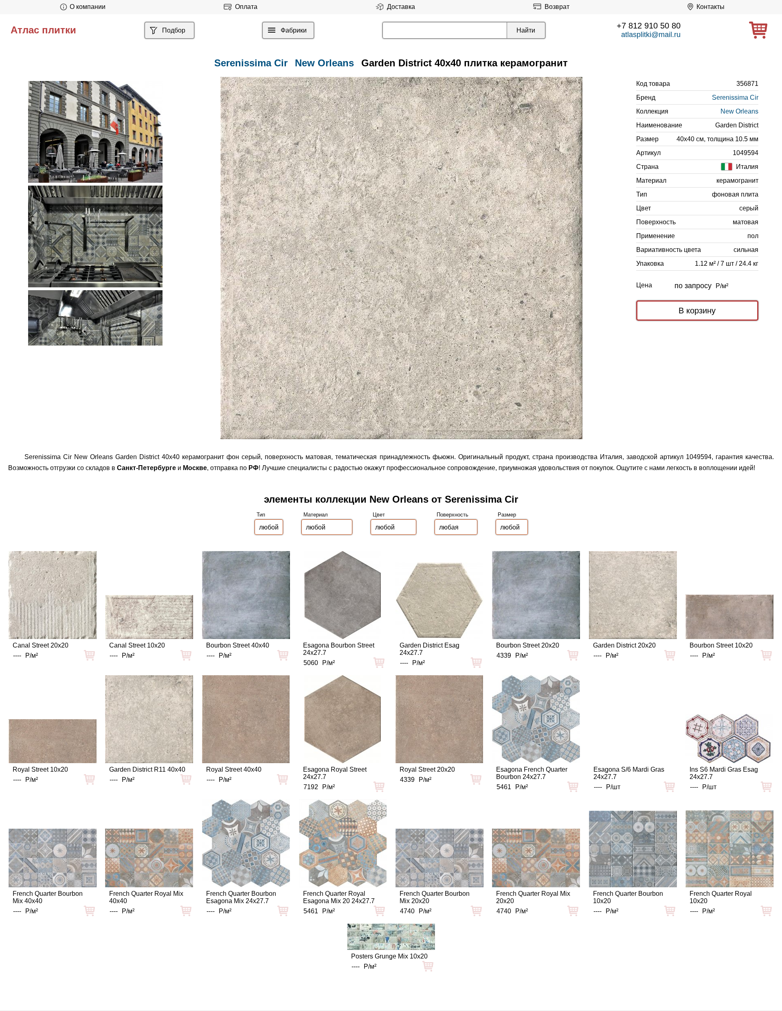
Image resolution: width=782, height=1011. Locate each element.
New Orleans (324, 62)
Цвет (379, 515)
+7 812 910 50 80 (649, 25)
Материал (315, 515)
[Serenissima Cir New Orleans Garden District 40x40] (401, 258)
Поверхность (452, 515)
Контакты (710, 6)
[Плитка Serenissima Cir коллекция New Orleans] (95, 132)
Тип (261, 515)
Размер (507, 515)
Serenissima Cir (735, 97)
